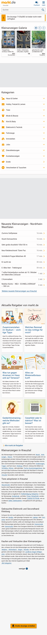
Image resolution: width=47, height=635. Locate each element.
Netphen (4, 549)
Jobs (8, 145)
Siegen (20, 549)
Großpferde (15, 496)
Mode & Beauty (12, 116)
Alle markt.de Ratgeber (14, 445)
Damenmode (39, 524)
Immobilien (10, 139)
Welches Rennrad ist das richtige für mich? (34, 330)
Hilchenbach (13, 549)
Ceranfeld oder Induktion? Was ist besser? (33, 420)
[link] (8, 44)
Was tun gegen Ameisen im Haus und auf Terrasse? (11, 375)
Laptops (35, 517)
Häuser (10, 457)
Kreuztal (4, 475)
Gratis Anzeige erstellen (25, 626)
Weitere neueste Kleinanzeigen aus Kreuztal (19, 291)
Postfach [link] (37, 5)
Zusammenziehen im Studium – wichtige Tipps (12, 330)
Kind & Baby (11, 121)
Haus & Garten (12, 98)
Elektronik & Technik (14, 127)
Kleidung (19, 466)
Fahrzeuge (10, 133)
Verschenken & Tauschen (16, 168)
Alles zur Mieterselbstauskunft (33, 375)
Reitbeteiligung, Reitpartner (30, 494)
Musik (38, 454)
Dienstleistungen (13, 150)
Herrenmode (9, 526)
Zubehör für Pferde (33, 498)
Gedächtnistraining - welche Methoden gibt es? (12, 420)
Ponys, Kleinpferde (33, 496)
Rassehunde (6, 485)
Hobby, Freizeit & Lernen (15, 104)
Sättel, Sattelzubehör (15, 501)
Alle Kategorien (6, 563)
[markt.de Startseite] (8, 2)
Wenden (26, 549)
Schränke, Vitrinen (7, 468)
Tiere (8, 110)
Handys (10, 517)
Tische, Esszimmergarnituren (33, 468)
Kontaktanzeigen (13, 156)
